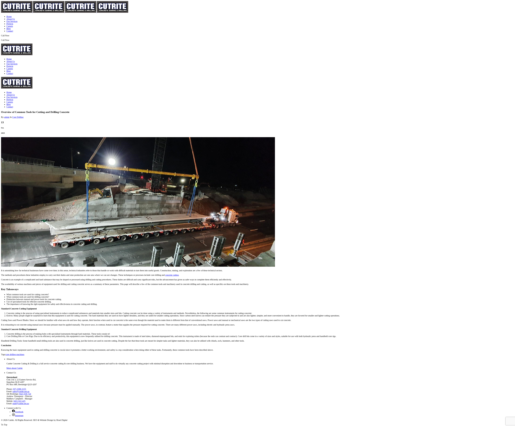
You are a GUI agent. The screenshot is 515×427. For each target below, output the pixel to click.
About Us (10, 19)
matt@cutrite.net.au (20, 403)
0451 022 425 (19, 401)
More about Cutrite (14, 368)
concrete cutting (172, 275)
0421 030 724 (25, 394)
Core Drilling (17, 117)
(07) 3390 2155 (16, 35)
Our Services (11, 21)
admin (6, 117)
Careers (9, 26)
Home (9, 16)
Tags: (3, 354)
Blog (8, 28)
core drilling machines (15, 354)
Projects (9, 24)
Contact (9, 31)
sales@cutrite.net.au (20, 391)
